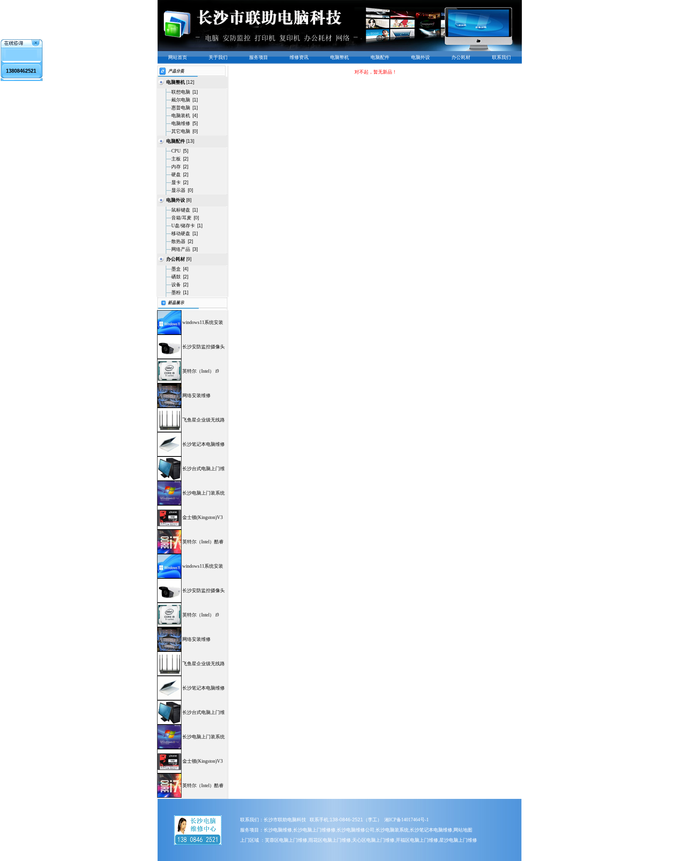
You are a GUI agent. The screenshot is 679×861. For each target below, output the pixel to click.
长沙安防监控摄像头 (203, 347)
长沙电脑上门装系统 (203, 493)
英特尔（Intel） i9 (200, 371)
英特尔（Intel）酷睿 (203, 542)
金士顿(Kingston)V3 (202, 517)
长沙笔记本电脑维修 (203, 444)
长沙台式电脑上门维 (203, 468)
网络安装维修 (196, 395)
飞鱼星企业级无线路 (203, 420)
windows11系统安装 (202, 322)
